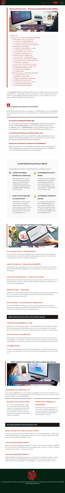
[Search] (51, 2)
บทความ (47, 2)
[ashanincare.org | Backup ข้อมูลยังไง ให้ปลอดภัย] (6, 2)
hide (17, 35)
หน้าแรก (43, 2)
